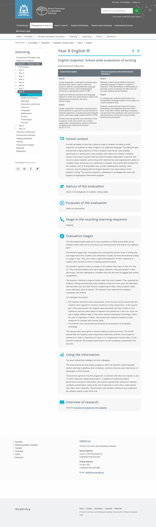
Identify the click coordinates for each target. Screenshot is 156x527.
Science (24, 116)
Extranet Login (24, 31)
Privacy (89, 508)
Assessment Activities (25, 135)
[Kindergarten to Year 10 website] (41, 18)
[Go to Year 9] (138, 50)
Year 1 (21, 70)
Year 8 (80, 43)
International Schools (124, 25)
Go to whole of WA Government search (127, 17)
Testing (19, 142)
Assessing (86, 36)
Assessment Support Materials (25, 146)
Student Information (79, 25)
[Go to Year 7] (133, 50)
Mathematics (26, 113)
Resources (111, 36)
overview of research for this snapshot (90, 408)
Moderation (21, 151)
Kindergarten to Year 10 (41, 25)
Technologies (26, 119)
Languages (25, 110)
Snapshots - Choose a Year (63, 43)
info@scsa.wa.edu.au (94, 472)
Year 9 (21, 126)
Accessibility (125, 2)
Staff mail (118, 508)
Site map (115, 2)
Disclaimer (99, 508)
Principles (29, 36)
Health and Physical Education (29, 99)
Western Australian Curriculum (51, 36)
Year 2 (21, 73)
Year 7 (21, 89)
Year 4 (21, 79)
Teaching (73, 36)
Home (18, 36)
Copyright (108, 508)
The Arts (24, 123)
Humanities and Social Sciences (30, 105)
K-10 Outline (33, 43)
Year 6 (21, 85)
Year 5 (21, 82)
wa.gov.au (22, 509)
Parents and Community (101, 25)
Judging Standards (24, 138)
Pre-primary (24, 67)
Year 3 (21, 76)
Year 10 (22, 129)
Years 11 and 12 (61, 25)
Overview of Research (25, 132)
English (89, 43)
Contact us (136, 2)
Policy (98, 36)
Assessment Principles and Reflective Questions (28, 59)
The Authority (22, 25)
